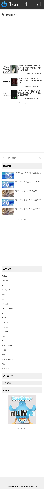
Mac (3, 294)
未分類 (4, 350)
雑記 (3, 364)
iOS (3, 285)
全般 (3, 341)
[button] (40, 158)
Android (4, 276)
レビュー (5, 331)
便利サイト (5, 336)
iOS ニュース (6, 290)
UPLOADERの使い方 (9, 308)
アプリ (4, 313)
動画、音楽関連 (7, 345)
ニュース (5, 327)
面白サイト (5, 368)
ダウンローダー (7, 322)
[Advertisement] (22, 40)
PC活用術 (5, 304)
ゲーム (4, 317)
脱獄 (3, 354)
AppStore (5, 281)
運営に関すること (8, 359)
